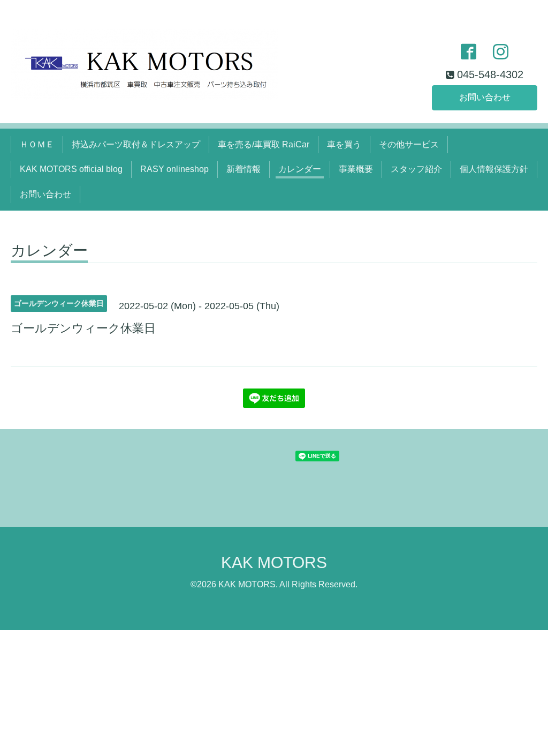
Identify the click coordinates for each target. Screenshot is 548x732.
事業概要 (356, 169)
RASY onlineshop (174, 169)
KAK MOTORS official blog (71, 169)
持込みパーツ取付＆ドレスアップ (136, 144)
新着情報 (243, 169)
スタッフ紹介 (416, 169)
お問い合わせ (485, 97)
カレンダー (299, 169)
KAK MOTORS (274, 562)
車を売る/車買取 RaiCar (263, 144)
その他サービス (409, 144)
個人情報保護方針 (494, 169)
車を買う (344, 144)
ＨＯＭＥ (37, 144)
